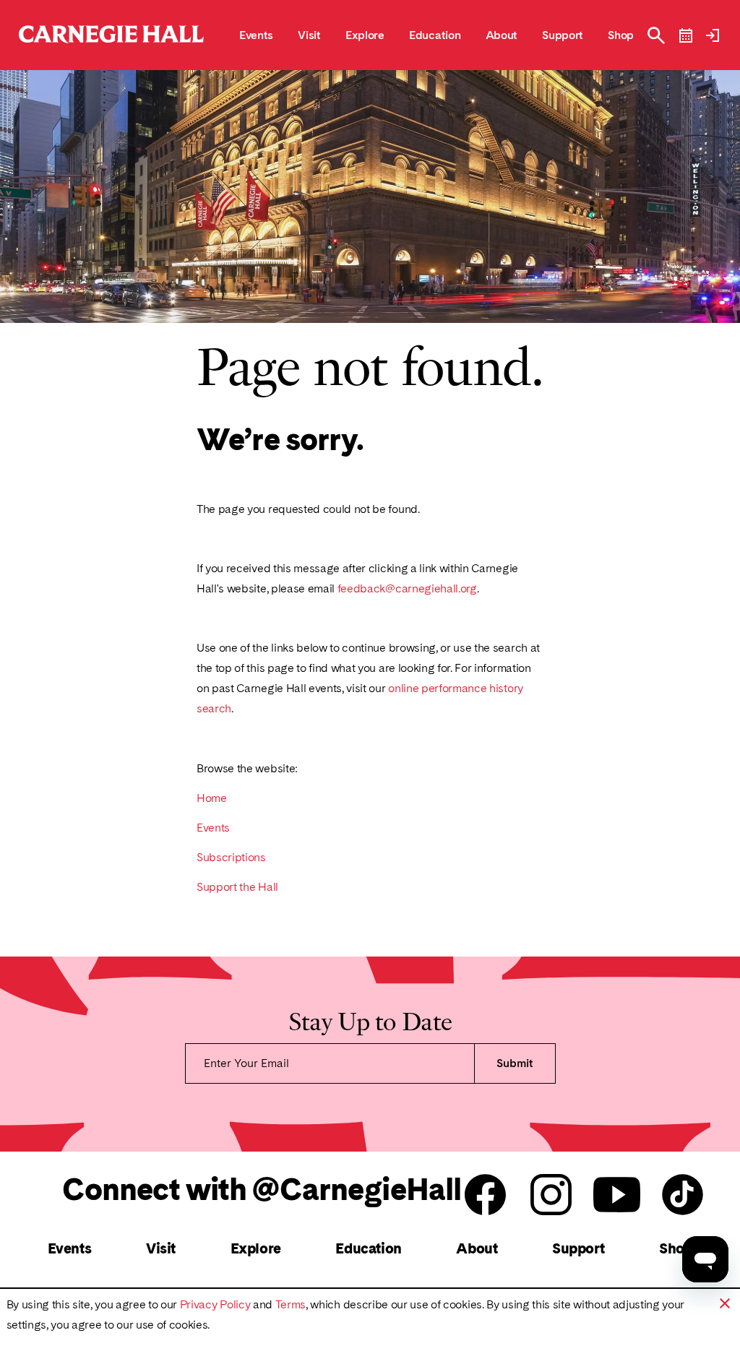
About (476, 1248)
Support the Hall (237, 887)
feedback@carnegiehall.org (407, 588)
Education (368, 1248)
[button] (724, 1303)
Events (213, 827)
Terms (290, 1304)
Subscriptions (231, 857)
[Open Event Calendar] (685, 35)
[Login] (712, 35)
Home (212, 798)
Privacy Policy (215, 1304)
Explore (256, 1248)
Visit (161, 1248)
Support (578, 1248)
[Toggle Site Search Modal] (656, 35)
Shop (675, 1248)
